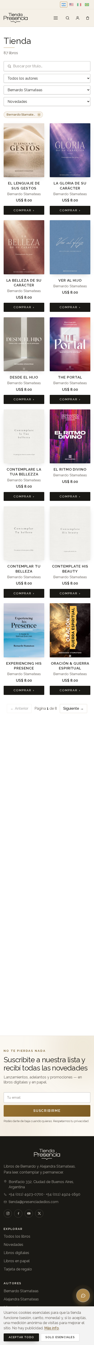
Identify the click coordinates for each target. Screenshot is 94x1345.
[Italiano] (79, 4)
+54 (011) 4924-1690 (63, 1194)
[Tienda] (67, 18)
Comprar (24, 210)
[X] (39, 1213)
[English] (71, 4)
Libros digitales (16, 1253)
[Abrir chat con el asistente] (83, 1295)
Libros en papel (17, 1261)
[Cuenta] (77, 18)
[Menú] (55, 18)
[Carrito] (87, 18)
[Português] (87, 4)
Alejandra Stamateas (21, 1299)
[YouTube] (29, 1213)
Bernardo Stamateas (21, 1291)
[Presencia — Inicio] (16, 18)
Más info (51, 1328)
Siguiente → (73, 708)
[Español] (63, 4)
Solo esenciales (60, 1337)
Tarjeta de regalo (18, 1269)
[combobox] (47, 66)
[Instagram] (8, 1213)
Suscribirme (47, 1111)
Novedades (13, 1244)
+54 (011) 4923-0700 (26, 1194)
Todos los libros (17, 1236)
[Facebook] (18, 1213)
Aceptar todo (21, 1337)
